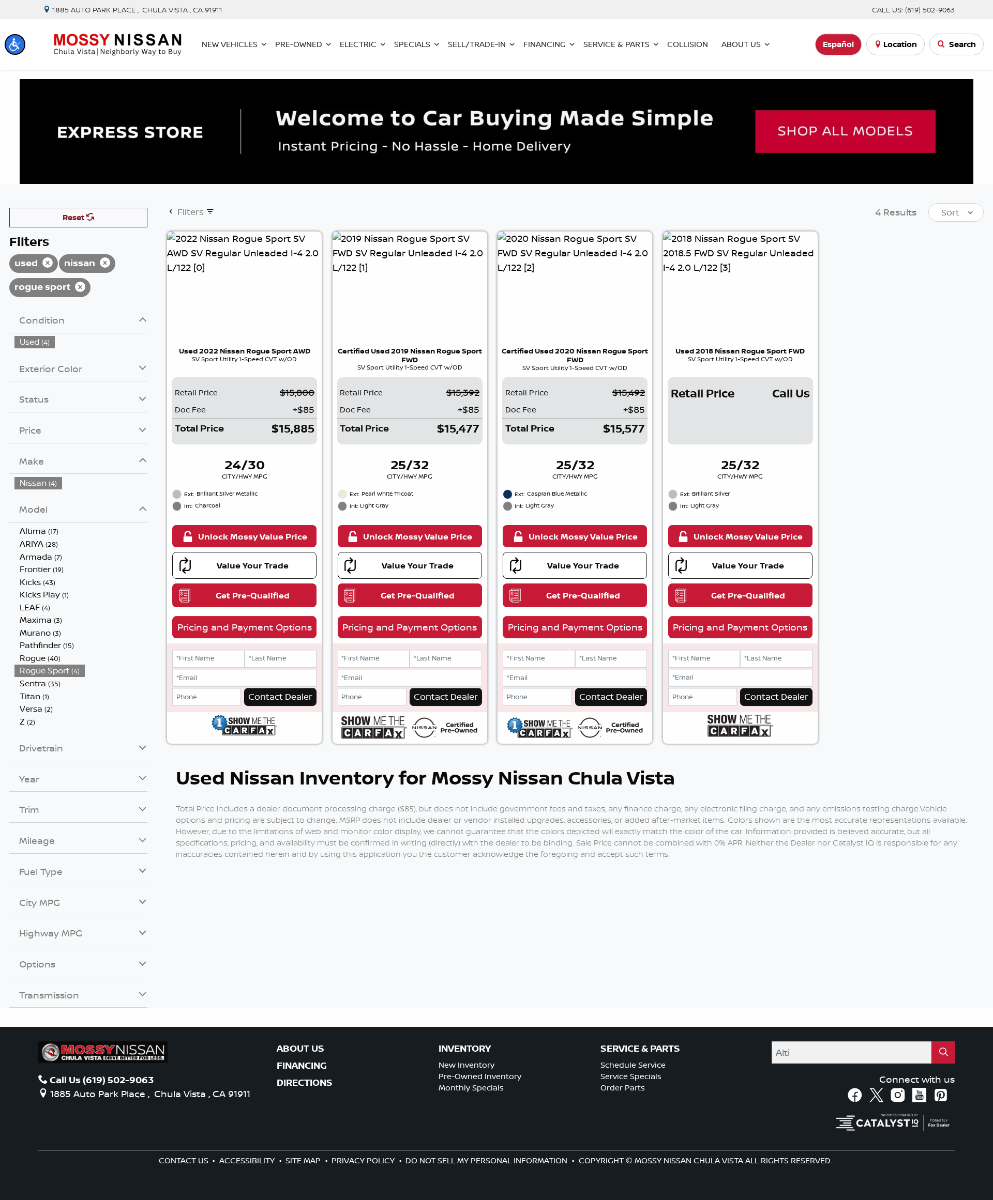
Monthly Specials (471, 1087)
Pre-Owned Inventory (480, 1076)
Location (900, 44)
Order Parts (622, 1087)
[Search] (943, 1052)
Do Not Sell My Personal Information (487, 1160)
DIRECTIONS (305, 1083)
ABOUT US (300, 1048)
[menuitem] (81, 341)
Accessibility (248, 1160)
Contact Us (184, 1160)
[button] (15, 44)
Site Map (304, 1160)
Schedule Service (633, 1064)
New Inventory (466, 1064)
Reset (74, 217)
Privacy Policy (364, 1160)
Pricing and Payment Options (244, 627)
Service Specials (630, 1076)
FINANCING (302, 1065)
